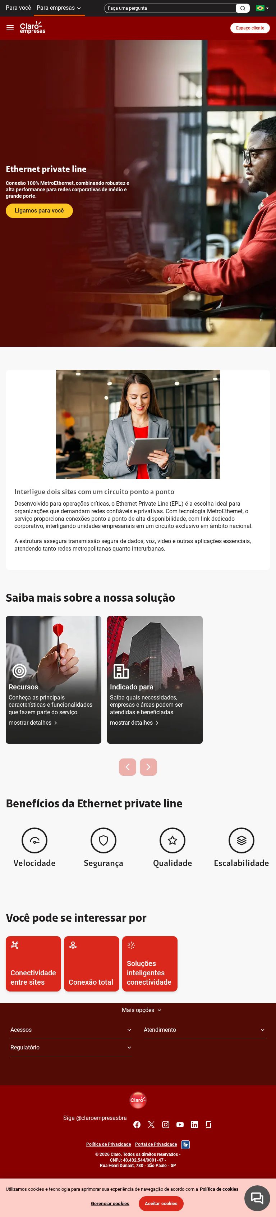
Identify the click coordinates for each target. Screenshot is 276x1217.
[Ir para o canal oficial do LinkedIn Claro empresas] (194, 1124)
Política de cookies (219, 1189)
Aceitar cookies (161, 1203)
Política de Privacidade (108, 1144)
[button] (53, 680)
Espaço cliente (250, 28)
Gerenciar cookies (110, 1203)
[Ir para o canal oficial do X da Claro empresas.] (151, 1124)
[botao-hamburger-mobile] (10, 28)
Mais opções (138, 1010)
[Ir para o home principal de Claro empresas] (32, 28)
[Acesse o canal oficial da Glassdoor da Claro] (208, 1124)
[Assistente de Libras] (185, 1144)
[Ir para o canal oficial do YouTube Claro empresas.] (180, 1124)
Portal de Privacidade (156, 1144)
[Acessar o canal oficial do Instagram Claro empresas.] (165, 1124)
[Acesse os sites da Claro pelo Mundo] (262, 8)
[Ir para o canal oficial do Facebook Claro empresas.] (137, 1124)
